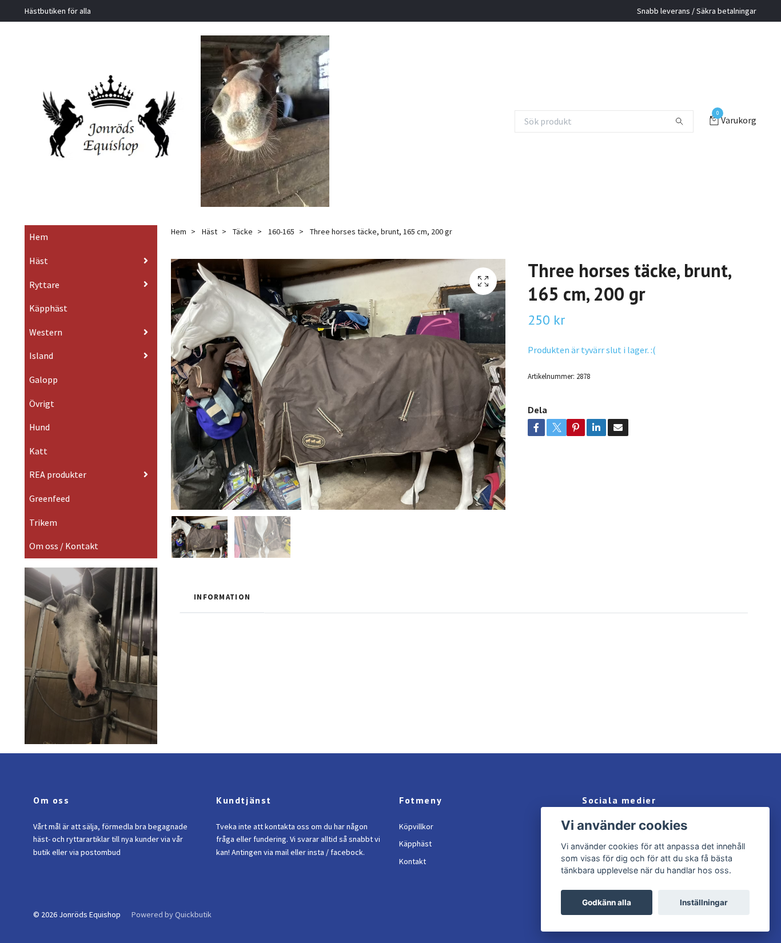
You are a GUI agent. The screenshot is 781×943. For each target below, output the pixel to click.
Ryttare (44, 300)
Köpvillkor (416, 842)
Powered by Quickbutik (172, 930)
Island (41, 372)
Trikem (43, 538)
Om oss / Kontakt (63, 562)
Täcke (243, 248)
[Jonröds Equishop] (123, 121)
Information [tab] (222, 613)
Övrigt (41, 419)
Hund (39, 443)
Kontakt (412, 877)
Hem (38, 253)
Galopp (43, 395)
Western (45, 348)
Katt (38, 467)
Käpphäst (48, 324)
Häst (38, 276)
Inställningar (704, 902)
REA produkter (57, 491)
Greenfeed (49, 514)
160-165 (281, 248)
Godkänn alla (606, 902)
